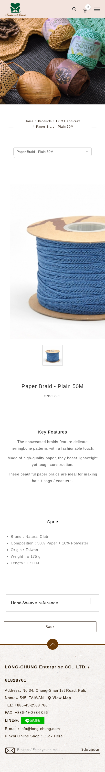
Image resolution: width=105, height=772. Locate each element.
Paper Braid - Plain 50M (55, 126)
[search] (75, 9)
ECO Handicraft (68, 121)
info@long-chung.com (40, 729)
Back (50, 626)
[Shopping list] (85, 10)
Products (45, 121)
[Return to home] (15, 9)
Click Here (53, 736)
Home (29, 121)
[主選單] (97, 9)
